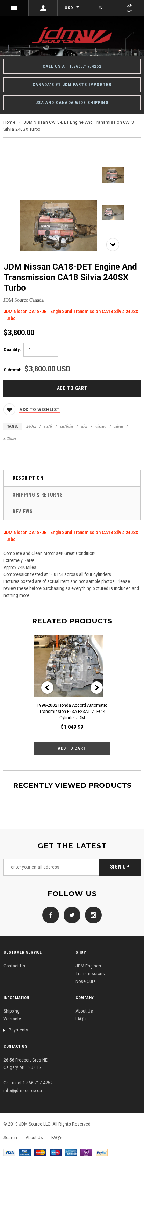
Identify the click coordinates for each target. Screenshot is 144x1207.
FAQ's (81, 1018)
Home (9, 122)
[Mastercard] (40, 1152)
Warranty (12, 1018)
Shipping (11, 1011)
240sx (31, 426)
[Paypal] (102, 1152)
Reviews (23, 511)
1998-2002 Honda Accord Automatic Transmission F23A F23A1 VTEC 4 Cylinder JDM (72, 711)
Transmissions (90, 973)
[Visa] (9, 1152)
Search (10, 1137)
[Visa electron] (25, 1152)
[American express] (71, 1152)
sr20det (9, 438)
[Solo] (86, 1152)
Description (28, 478)
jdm (84, 426)
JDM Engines (88, 966)
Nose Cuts (85, 981)
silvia (118, 426)
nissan (100, 426)
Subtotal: (12, 369)
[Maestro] (56, 1152)
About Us (84, 1011)
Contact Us (14, 966)
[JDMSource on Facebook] (50, 914)
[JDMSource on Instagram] (91, 914)
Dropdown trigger (43, 8)
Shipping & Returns (38, 495)
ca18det (66, 426)
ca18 (48, 426)
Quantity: (12, 349)
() (129, 8)
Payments (18, 1030)
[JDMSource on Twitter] (70, 914)
